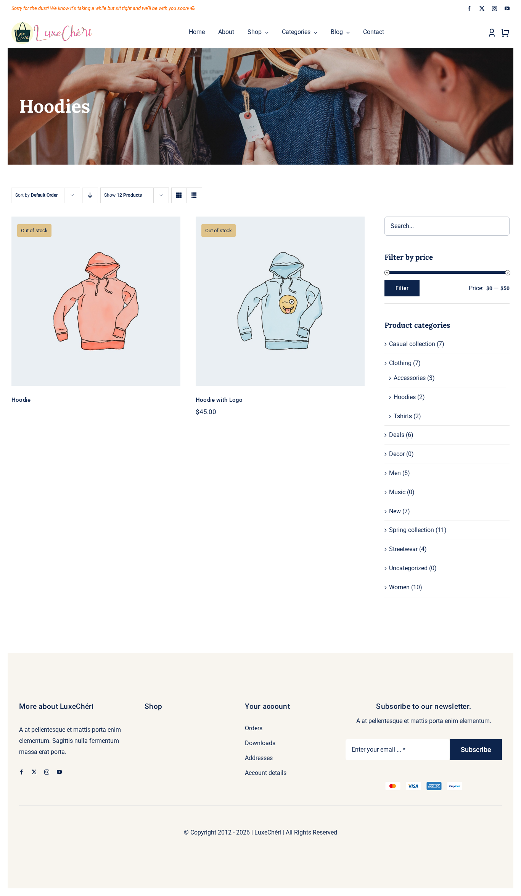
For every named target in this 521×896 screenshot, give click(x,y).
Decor (397, 454)
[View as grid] (179, 195)
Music (397, 492)
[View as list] (194, 195)
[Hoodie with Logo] (280, 301)
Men (395, 473)
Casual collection (412, 344)
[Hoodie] (95, 301)
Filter (402, 288)
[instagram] (494, 8)
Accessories (410, 378)
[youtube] (507, 8)
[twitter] (481, 8)
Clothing (400, 363)
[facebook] (469, 8)
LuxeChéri (267, 832)
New (395, 511)
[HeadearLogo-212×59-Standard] (51, 24)
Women (399, 587)
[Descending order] (90, 195)
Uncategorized (408, 568)
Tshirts (403, 416)
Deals (396, 434)
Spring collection (411, 530)
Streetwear (403, 549)
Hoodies (405, 397)
